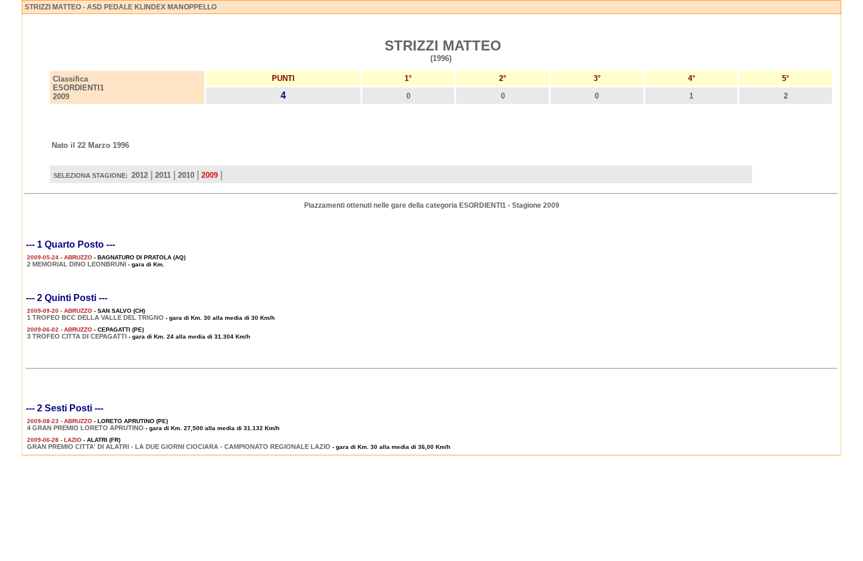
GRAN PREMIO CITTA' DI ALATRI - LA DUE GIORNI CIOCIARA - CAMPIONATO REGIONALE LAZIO (179, 446)
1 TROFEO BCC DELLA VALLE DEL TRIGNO (96, 317)
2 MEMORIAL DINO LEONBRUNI (76, 264)
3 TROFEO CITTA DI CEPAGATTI (77, 336)
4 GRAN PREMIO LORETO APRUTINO (85, 427)
